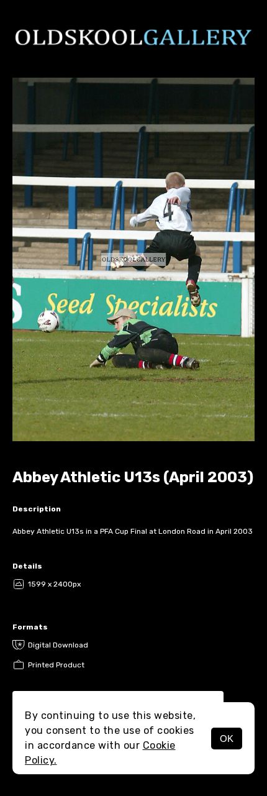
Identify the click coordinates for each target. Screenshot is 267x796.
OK (226, 738)
